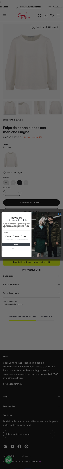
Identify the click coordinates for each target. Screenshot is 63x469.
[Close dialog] (59, 214)
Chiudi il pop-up (16, 249)
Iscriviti (16, 244)
